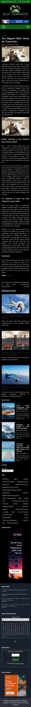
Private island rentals (22, 509)
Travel (18, 403)
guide (19, 498)
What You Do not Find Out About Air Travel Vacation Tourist (15, 354)
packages (25, 504)
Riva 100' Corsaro (23, 512)
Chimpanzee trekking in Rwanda (11, 490)
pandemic (25, 506)
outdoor (15, 504)
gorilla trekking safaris (9, 498)
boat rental (5, 484)
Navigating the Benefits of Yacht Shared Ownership (22, 426)
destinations (6, 493)
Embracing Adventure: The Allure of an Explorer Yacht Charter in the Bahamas (22, 447)
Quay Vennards (19, 663)
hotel (3, 501)
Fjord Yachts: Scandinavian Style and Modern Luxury (22, 407)
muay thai (5, 504)
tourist (26, 515)
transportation (6, 517)
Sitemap (24, 701)
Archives (4, 469)
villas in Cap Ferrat (12, 523)
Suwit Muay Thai (7, 515)
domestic (25, 493)
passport (4, 509)
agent (16, 479)
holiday (26, 498)
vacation (25, 520)
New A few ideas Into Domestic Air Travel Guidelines (15, 317)
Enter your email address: (15, 651)
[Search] (28, 27)
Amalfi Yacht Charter (8, 482)
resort (13, 512)
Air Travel (4, 35)
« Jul (15, 641)
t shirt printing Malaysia (9, 520)
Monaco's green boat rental (20, 501)
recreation (5, 512)
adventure (5, 479)
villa (12, 275)
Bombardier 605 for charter (10, 487)
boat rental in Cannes (22, 484)
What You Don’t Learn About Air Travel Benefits (15, 388)
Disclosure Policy (16, 701)
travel (8, 275)
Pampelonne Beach (8, 506)
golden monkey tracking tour (10, 495)
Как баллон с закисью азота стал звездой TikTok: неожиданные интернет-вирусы (15, 605)
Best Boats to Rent (22, 482)
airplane (25, 479)
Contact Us (7, 701)
